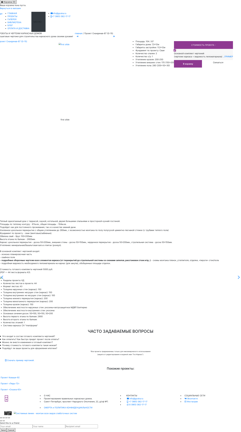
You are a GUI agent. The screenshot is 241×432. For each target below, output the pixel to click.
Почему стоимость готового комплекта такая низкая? (29, 345)
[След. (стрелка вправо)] (4, 420)
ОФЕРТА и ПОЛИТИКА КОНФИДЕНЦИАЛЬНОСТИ (68, 407)
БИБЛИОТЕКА (15, 22)
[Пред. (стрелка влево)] (1, 420)
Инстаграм (192, 401)
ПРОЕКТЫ (13, 16)
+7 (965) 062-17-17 (61, 16)
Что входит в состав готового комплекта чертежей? (28, 336)
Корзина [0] (9, 2)
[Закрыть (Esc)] (9, 417)
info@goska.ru (59, 13)
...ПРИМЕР (228, 56)
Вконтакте (192, 398)
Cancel (11, 430)
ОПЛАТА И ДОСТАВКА (19, 28)
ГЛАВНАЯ (13, 13)
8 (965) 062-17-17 (138, 404)
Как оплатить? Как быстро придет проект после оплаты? (30, 339)
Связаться (218, 62)
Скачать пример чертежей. (20, 360)
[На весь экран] (4, 417)
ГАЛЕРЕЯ (13, 19)
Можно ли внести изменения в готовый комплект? (27, 342)
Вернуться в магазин (10, 8)
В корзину (188, 64)
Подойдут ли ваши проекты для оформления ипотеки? (29, 348)
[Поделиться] (6, 417)
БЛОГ (11, 25)
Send (3, 430)
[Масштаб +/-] (1, 417)
